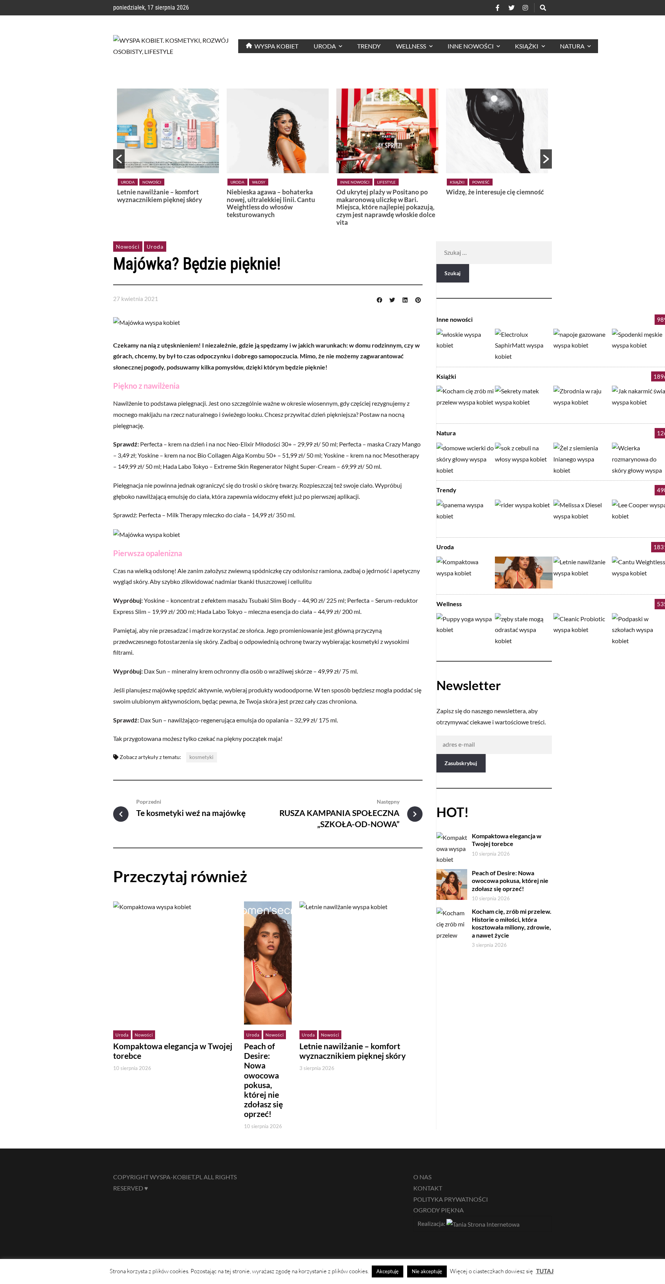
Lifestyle (276, 182)
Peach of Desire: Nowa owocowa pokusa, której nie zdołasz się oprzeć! (263, 1080)
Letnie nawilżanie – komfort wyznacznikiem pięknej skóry (352, 1051)
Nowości (480, 182)
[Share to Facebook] (379, 299)
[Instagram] (525, 7)
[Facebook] (498, 7)
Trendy (446, 489)
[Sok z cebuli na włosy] (524, 459)
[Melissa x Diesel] (582, 516)
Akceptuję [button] (387, 1271)
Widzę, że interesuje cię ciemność (385, 192)
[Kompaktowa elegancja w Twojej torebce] (465, 572)
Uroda (128, 182)
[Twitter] (511, 7)
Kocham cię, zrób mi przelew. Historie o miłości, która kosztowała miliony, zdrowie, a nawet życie (511, 923)
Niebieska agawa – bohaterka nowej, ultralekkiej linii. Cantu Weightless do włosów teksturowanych (161, 203)
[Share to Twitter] (392, 299)
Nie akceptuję (427, 1271)
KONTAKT (427, 1188)
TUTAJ (545, 1270)
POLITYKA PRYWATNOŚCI (450, 1199)
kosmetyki (201, 757)
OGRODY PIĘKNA (438, 1210)
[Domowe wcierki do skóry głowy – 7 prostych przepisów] (465, 459)
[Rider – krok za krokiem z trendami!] (524, 516)
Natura (446, 432)
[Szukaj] (543, 7)
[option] (168, 155)
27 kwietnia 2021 (135, 298)
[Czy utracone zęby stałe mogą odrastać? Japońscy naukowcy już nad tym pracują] (524, 629)
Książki (347, 182)
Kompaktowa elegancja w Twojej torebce (494, 196)
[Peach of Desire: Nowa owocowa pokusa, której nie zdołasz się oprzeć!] (524, 572)
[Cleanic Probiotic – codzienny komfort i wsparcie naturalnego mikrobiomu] (582, 629)
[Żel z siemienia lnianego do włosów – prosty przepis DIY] (582, 459)
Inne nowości (245, 182)
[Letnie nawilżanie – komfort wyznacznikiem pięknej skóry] (582, 572)
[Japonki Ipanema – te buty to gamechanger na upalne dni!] (465, 516)
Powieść (371, 182)
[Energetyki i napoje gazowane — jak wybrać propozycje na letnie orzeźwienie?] (582, 345)
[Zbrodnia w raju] (582, 402)
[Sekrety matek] (524, 402)
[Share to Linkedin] (405, 299)
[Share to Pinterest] (418, 299)
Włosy (148, 182)
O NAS (422, 1176)
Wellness (449, 603)
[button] (119, 159)
